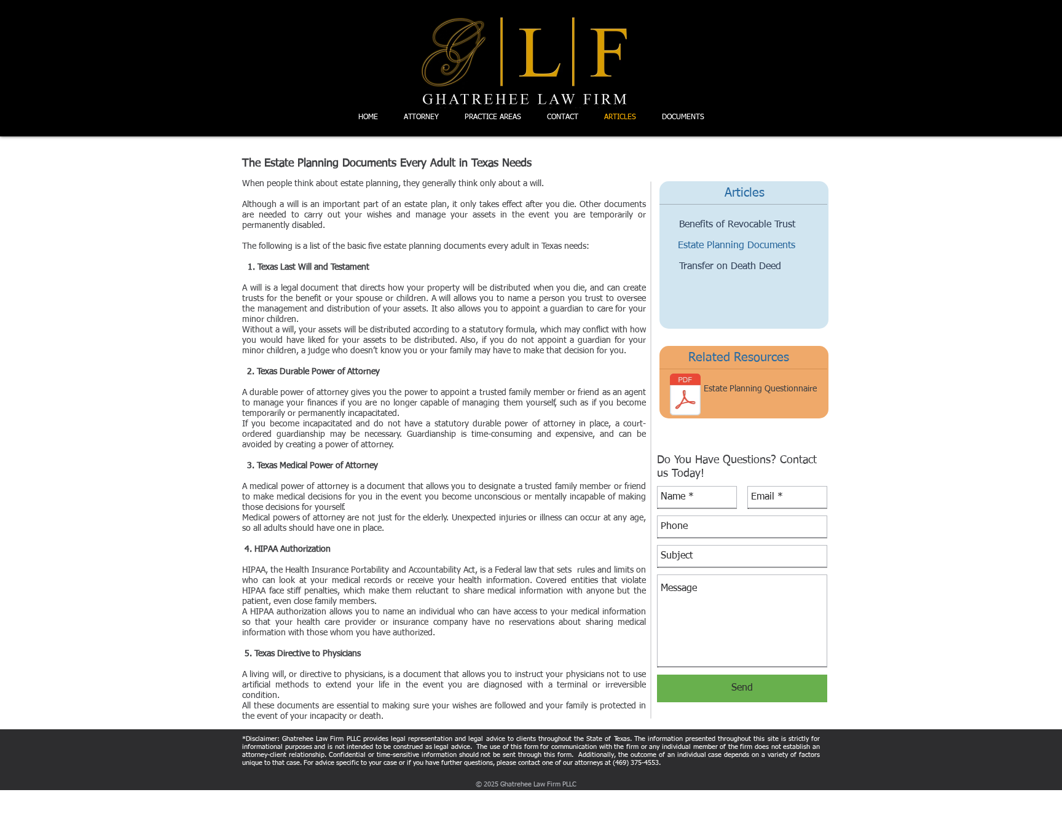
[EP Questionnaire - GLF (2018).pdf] (685, 396)
